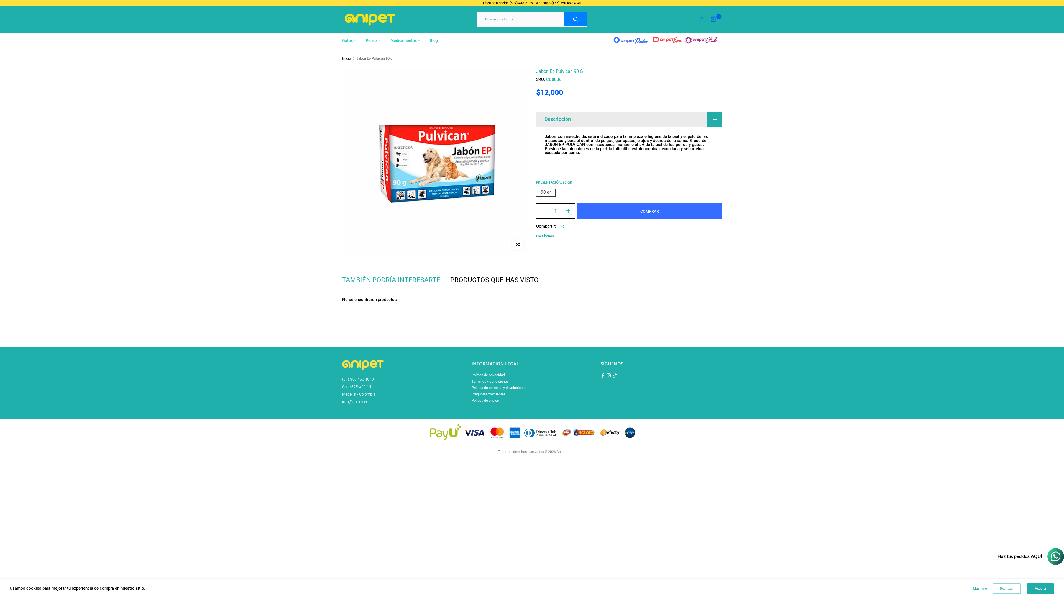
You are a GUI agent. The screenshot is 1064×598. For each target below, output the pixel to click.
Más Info (980, 588)
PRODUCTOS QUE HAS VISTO (494, 280)
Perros (371, 40)
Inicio (346, 58)
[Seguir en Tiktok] (614, 375)
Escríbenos (545, 236)
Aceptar (1040, 589)
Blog (434, 40)
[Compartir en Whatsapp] (562, 226)
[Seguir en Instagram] (609, 375)
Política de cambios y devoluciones (499, 388)
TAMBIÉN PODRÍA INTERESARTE (391, 280)
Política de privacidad (488, 375)
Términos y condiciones (490, 381)
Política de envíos (485, 400)
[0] (713, 19)
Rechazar (1007, 589)
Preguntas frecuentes (489, 394)
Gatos (347, 40)
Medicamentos (403, 40)
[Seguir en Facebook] (603, 375)
